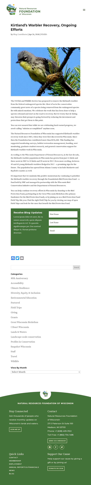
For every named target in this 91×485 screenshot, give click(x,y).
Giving (14, 312)
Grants (14, 317)
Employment (15, 464)
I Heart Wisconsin (20, 327)
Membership (15, 461)
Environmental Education (24, 298)
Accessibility (17, 283)
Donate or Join (56, 468)
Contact (13, 458)
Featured (15, 302)
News (12, 470)
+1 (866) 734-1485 (65, 435)
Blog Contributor (20, 34)
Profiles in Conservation (23, 341)
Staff (13, 351)
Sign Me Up (15, 429)
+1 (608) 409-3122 (63, 431)
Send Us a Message (57, 441)
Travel (14, 356)
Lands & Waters (19, 332)
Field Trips (16, 307)
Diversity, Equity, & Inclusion (25, 293)
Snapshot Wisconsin (21, 346)
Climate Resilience (20, 288)
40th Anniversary (19, 278)
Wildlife (44, 34)
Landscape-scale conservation (26, 337)
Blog (11, 474)
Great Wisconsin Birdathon (24, 322)
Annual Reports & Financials (24, 467)
